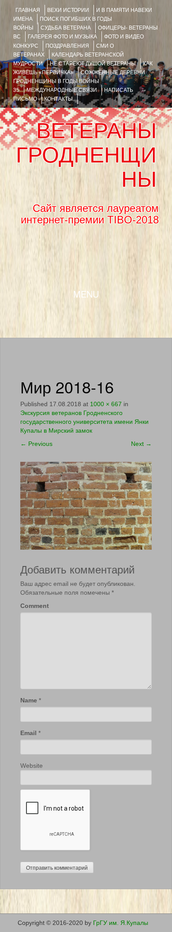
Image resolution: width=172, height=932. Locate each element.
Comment (34, 605)
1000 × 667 (106, 404)
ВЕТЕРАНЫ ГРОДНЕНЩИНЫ (86, 155)
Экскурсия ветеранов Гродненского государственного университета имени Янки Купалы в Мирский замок (84, 421)
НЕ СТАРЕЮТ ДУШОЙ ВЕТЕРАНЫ (93, 63)
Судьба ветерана (66, 28)
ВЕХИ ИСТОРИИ (68, 10)
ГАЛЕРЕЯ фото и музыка (62, 37)
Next (141, 443)
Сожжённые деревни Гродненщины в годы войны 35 (79, 81)
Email (28, 732)
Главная (27, 10)
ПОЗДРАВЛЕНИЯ (67, 46)
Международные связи (61, 90)
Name (28, 700)
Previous (36, 443)
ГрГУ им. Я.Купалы (120, 922)
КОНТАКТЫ (58, 99)
